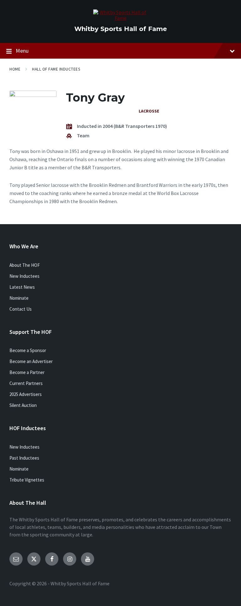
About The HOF (24, 265)
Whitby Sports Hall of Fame (120, 29)
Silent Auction (23, 405)
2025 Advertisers (25, 394)
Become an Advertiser (31, 361)
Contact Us (20, 309)
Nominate (19, 298)
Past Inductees (24, 458)
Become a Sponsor (27, 350)
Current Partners (26, 383)
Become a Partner (27, 372)
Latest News (22, 287)
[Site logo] (120, 18)
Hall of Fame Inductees (56, 69)
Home (14, 69)
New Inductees (24, 276)
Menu (22, 50)
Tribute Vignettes (26, 480)
